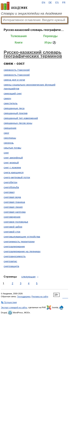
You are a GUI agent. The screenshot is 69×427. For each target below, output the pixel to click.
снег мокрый (11, 162)
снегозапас (10, 261)
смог (6, 132)
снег (6, 152)
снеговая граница (14, 202)
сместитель (10, 103)
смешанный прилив (15, 113)
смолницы (10, 137)
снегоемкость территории (19, 241)
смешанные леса (14, 108)
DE (50, 2)
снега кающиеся (14, 172)
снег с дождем (12, 167)
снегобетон (10, 182)
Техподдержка (23, 296)
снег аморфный (13, 157)
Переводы (50, 36)
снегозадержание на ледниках (22, 251)
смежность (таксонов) (17, 69)
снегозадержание (14, 246)
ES (57, 2)
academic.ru (14, 6)
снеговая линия (13, 206)
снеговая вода (12, 197)
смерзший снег (13, 93)
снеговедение (12, 216)
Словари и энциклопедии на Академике (31, 13)
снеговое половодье (16, 221)
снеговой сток (12, 231)
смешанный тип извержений (21, 118)
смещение (10, 127)
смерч (7, 98)
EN (43, 2)
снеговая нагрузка (15, 211)
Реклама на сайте (39, 296)
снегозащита (11, 266)
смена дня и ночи (14, 79)
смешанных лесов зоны (18, 123)
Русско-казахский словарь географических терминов (34, 29)
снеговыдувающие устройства (22, 236)
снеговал (9, 192)
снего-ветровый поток (17, 177)
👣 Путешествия (9, 302)
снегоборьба (11, 187)
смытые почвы (12, 147)
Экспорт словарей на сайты (14, 307)
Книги (18, 42)
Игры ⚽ (50, 42)
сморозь (9, 142)
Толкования (18, 36)
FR (63, 2)
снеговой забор (13, 226)
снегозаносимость (15, 256)
